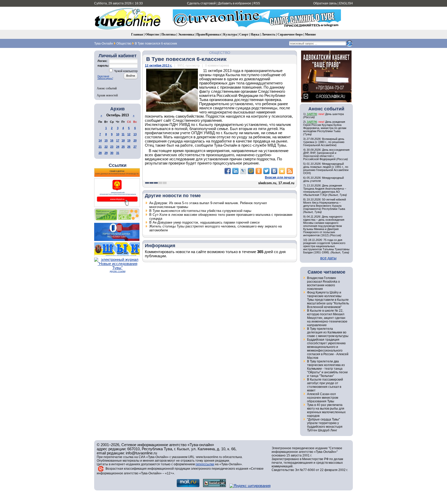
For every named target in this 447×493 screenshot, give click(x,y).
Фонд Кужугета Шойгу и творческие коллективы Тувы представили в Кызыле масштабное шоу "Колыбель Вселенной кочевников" (328, 300)
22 (106, 146)
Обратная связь (325, 3)
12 (128, 134)
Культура (230, 34)
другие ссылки (117, 271)
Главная (137, 34)
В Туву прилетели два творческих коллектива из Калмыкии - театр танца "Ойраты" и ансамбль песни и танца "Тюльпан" (327, 369)
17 (117, 140)
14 (100, 140)
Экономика (186, 34)
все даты (328, 258)
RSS (257, 3)
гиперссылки (205, 464)
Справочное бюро (290, 34)
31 (117, 152)
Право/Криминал (208, 34)
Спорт (243, 34)
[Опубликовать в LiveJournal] (243, 171)
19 (128, 140)
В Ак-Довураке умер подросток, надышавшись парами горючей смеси (204, 222)
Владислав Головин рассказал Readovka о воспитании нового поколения (323, 283)
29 (106, 152)
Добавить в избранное (234, 3)
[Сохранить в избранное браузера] (282, 171)
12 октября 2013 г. (158, 65)
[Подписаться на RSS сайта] (290, 171)
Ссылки (117, 165)
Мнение (310, 34)
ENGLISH (346, 3)
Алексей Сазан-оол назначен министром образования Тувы (322, 397)
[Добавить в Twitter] (266, 171)
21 (100, 146)
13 (135, 134)
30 (111, 152)
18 (123, 140)
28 (100, 152)
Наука (255, 34)
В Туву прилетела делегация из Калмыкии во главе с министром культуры (327, 332)
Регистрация (103, 76)
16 (111, 140)
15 (106, 140)
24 (117, 146)
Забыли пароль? (105, 78)
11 (123, 134)
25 (123, 146)
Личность (268, 34)
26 (128, 146)
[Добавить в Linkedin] (235, 171)
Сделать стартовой (201, 3)
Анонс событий (107, 88)
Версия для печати (279, 177)
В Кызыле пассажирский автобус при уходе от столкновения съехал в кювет (325, 385)
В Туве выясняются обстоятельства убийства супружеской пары (200, 211)
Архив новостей (107, 95)
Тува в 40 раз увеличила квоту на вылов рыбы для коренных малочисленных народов (326, 410)
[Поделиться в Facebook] (228, 171)
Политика (168, 34)
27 (135, 146)
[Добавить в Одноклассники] (259, 171)
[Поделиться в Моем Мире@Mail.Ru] (251, 171)
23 (111, 146)
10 (117, 134)
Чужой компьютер (125, 71)
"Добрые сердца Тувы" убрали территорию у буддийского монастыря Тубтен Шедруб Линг (324, 425)
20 (135, 140)
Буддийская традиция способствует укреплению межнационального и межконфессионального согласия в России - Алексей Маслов (327, 349)
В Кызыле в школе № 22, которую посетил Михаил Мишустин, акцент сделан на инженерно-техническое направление (327, 318)
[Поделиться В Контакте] (274, 171)
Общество (152, 34)
